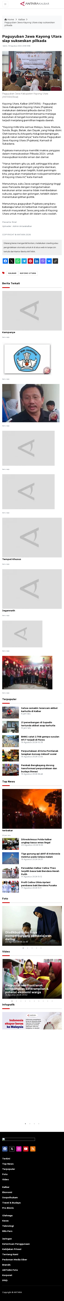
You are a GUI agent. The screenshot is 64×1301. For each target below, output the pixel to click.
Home (11, 19)
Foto (5, 898)
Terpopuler (9, 699)
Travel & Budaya (11, 1202)
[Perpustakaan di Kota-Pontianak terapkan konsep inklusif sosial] (10, 755)
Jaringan (7, 1238)
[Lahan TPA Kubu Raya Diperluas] (22, 633)
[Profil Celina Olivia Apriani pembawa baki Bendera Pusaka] (10, 886)
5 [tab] (40, 947)
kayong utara (28, 273)
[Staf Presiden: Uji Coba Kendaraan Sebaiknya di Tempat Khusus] (32, 537)
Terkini (6, 1158)
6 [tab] (34, 1000)
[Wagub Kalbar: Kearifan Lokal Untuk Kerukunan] (31, 403)
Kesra (5, 1220)
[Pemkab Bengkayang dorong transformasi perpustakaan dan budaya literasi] (10, 769)
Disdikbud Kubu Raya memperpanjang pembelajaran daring (28, 936)
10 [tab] (52, 1000)
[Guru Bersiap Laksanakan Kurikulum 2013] (27, 358)
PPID (5, 1280)
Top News (8, 781)
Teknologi (8, 1226)
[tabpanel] (32, 926)
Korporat (7, 1275)
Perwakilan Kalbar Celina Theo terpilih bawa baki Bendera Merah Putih (40, 871)
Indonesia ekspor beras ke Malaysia (32, 1114)
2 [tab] (27, 947)
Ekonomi (7, 1192)
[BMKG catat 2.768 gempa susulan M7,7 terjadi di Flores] (10, 741)
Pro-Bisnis (8, 1208)
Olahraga (7, 1215)
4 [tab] (36, 947)
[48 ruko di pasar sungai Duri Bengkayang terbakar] (32, 808)
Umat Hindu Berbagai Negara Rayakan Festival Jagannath (30, 609)
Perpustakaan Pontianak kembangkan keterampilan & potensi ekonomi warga (27, 989)
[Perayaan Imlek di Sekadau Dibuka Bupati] (27, 672)
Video (6, 951)
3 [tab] (32, 947)
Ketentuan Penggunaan (16, 1244)
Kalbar (21, 19)
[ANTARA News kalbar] (35, 4)
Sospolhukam (10, 1197)
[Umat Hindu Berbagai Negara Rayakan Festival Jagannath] (32, 588)
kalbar (12, 273)
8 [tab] (43, 1000)
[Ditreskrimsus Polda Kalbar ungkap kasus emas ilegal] (10, 843)
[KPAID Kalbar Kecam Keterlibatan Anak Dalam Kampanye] (32, 310)
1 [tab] (23, 947)
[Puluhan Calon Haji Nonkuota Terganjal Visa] (28, 448)
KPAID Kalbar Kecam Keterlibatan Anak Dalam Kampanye (30, 331)
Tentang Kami (10, 1254)
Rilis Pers (7, 1231)
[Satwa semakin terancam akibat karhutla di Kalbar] (10, 712)
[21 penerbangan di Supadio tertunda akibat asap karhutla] (10, 726)
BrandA (6, 1264)
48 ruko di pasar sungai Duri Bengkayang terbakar (27, 829)
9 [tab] (47, 1000)
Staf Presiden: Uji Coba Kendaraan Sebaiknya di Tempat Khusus (30, 558)
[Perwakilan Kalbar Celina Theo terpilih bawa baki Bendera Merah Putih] (10, 872)
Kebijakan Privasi (11, 1249)
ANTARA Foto (10, 1270)
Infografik (8, 1004)
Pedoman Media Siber (14, 1259)
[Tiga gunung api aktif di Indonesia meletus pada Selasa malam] (10, 858)
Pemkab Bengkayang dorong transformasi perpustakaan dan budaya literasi (39, 768)
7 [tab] (38, 1000)
